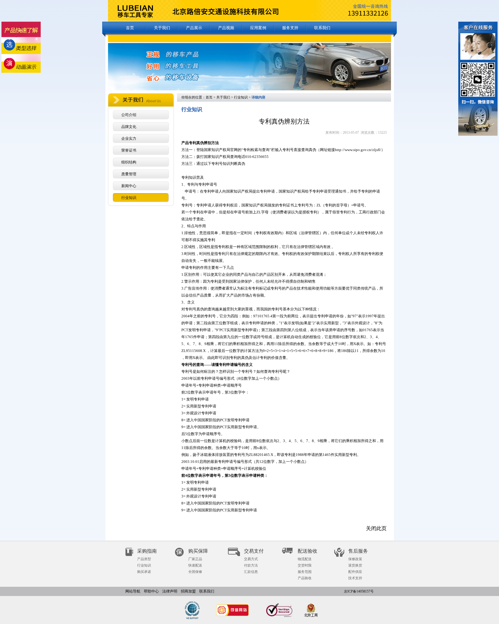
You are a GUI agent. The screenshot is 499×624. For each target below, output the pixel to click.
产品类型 (144, 559)
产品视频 (226, 28)
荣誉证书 (128, 150)
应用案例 (258, 28)
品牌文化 (128, 126)
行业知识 (128, 197)
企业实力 (128, 138)
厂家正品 (195, 559)
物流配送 (305, 559)
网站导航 (132, 591)
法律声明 (169, 591)
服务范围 (305, 572)
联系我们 (322, 28)
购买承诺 (144, 572)
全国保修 (195, 572)
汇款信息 (251, 572)
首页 (130, 28)
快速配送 (195, 565)
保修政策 (355, 559)
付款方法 (251, 565)
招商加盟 (188, 591)
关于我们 (162, 28)
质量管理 (128, 174)
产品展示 (194, 28)
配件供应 (355, 572)
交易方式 (251, 559)
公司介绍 (128, 115)
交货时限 (305, 565)
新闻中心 (128, 186)
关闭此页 (376, 528)
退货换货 (355, 565)
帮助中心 (151, 591)
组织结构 (128, 162)
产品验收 (305, 578)
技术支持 (355, 578)
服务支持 (290, 28)
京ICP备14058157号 (359, 591)
